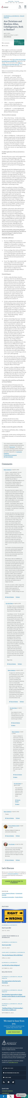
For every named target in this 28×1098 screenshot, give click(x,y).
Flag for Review (10, 597)
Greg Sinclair (11, 844)
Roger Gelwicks (7, 469)
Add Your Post (14, 1032)
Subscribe (7, 2)
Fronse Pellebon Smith (13, 825)
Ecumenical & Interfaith (11, 16)
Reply (18, 597)
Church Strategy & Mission (8, 893)
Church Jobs (17, 1)
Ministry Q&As (10, 1)
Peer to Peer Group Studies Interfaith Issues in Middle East (14, 60)
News (14, 2)
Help (16, 2)
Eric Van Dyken (9, 603)
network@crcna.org (13, 1062)
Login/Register (20, 2)
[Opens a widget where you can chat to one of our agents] (21, 1095)
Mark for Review (9, 457)
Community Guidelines (12, 873)
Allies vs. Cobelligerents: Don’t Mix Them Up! (12, 63)
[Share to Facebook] (3, 1096)
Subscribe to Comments (11, 455)
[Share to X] (10, 1096)
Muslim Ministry (19, 897)
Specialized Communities (8, 897)
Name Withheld (7, 36)
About (11, 2)
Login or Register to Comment (14, 882)
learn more (12, 447)
